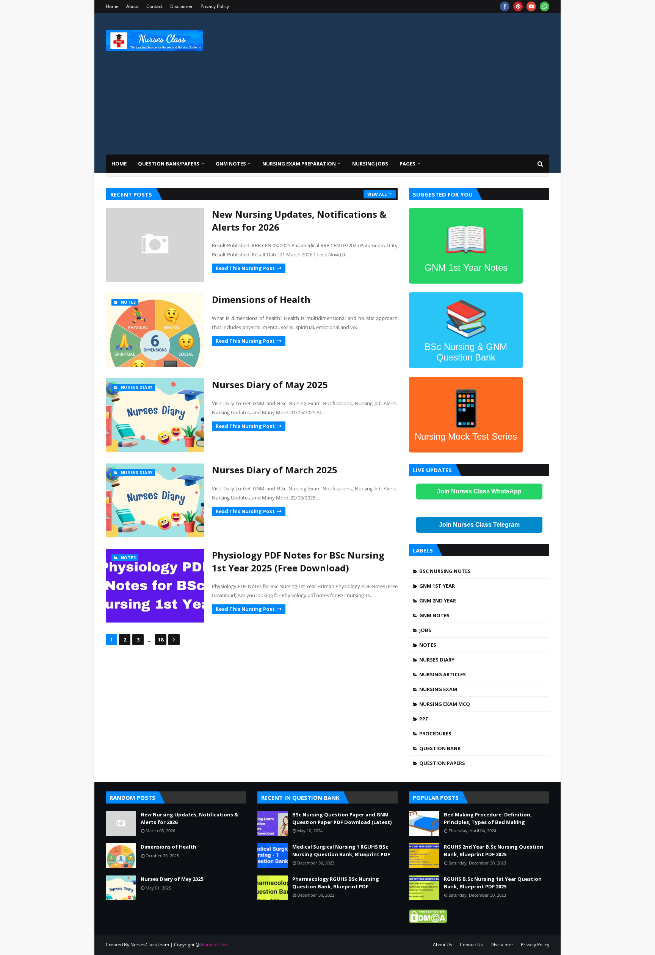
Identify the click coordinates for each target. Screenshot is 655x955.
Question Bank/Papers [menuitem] (168, 163)
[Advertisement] (411, 77)
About (132, 6)
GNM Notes (434, 615)
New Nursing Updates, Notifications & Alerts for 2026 (299, 220)
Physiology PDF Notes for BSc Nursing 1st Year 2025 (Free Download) (298, 561)
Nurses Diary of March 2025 (274, 469)
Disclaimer (181, 6)
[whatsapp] (544, 6)
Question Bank (440, 748)
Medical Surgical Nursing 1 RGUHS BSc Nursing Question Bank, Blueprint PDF (341, 850)
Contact (154, 6)
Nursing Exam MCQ (444, 704)
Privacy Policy (215, 6)
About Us (442, 944)
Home (112, 6)
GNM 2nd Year (437, 600)
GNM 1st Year (437, 585)
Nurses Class (215, 944)
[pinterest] (518, 6)
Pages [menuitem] (407, 163)
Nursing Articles (442, 674)
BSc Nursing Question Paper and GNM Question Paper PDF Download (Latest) (342, 818)
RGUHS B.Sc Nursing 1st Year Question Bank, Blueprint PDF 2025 (493, 882)
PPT (424, 718)
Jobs (425, 630)
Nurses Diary (436, 659)
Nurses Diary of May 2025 (270, 384)
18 (160, 639)
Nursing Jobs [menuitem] (370, 163)
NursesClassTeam (149, 944)
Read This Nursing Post (245, 268)
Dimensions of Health (261, 299)
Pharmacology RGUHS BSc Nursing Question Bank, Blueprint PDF (335, 882)
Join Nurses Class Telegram (479, 524)
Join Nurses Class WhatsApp (479, 491)
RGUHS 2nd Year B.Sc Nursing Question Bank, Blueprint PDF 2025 (493, 850)
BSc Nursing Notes (445, 571)
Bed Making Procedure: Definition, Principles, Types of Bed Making (488, 818)
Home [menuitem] (119, 163)
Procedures (435, 733)
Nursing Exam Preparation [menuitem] (299, 163)
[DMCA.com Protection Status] (428, 920)
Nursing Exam (438, 689)
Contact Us (471, 944)
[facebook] (504, 6)
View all (377, 194)
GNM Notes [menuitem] (231, 163)
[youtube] (531, 6)
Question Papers (442, 763)
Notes (427, 644)
